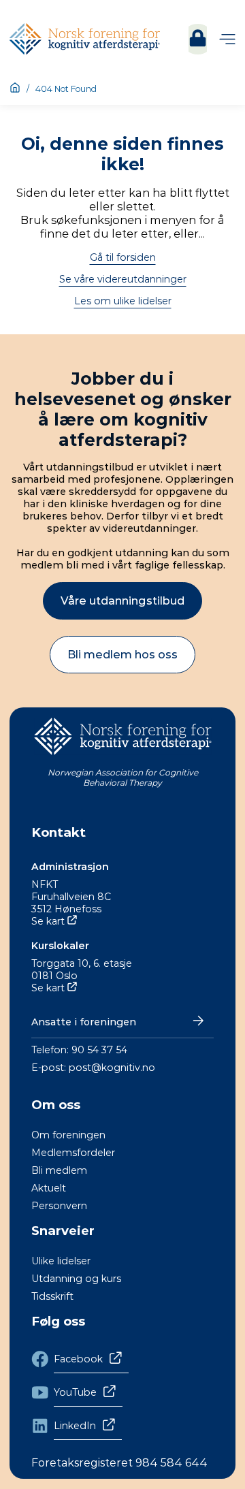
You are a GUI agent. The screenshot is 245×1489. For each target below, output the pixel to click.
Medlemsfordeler (73, 1153)
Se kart (48, 921)
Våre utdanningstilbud (122, 600)
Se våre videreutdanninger (122, 279)
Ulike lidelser (61, 1261)
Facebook (78, 1359)
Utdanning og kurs (76, 1278)
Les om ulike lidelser (123, 301)
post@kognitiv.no (112, 1067)
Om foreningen (68, 1135)
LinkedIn (75, 1426)
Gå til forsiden (123, 257)
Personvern (59, 1206)
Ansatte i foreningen (83, 1022)
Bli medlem (59, 1170)
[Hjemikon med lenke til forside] (15, 88)
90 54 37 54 (99, 1050)
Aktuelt (48, 1188)
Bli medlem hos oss (122, 654)
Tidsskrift (52, 1296)
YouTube (75, 1392)
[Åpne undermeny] (227, 39)
